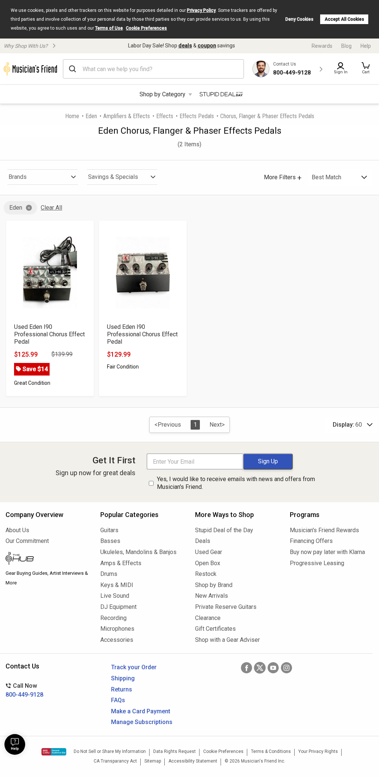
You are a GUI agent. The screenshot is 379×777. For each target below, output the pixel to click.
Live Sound (114, 595)
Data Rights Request (174, 751)
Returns (121, 689)
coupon (207, 46)
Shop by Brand (213, 584)
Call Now (24, 690)
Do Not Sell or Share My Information (110, 751)
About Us (17, 530)
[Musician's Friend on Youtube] (273, 667)
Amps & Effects (120, 563)
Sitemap (152, 761)
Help (365, 46)
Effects (164, 116)
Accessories (116, 639)
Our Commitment (27, 540)
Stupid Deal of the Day (224, 530)
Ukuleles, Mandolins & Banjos (138, 552)
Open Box (207, 563)
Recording (113, 617)
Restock (206, 573)
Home (72, 116)
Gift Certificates (215, 628)
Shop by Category (162, 94)
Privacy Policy (201, 10)
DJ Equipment (118, 606)
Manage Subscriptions (141, 722)
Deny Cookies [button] (299, 19)
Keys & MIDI (116, 584)
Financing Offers (311, 540)
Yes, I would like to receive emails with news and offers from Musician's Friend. (236, 483)
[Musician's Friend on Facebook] (246, 667)
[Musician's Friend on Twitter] (259, 667)
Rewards (322, 46)
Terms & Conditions (271, 751)
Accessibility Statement (192, 761)
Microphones (117, 628)
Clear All (51, 207)
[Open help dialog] (14, 744)
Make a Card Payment (140, 711)
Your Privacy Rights (318, 751)
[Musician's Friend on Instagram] (286, 667)
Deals (202, 540)
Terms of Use (109, 28)
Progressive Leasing (317, 563)
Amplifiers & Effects (126, 116)
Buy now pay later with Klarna (327, 552)
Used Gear (208, 552)
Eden (91, 116)
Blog (346, 46)
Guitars (109, 530)
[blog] (47, 559)
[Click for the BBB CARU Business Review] (53, 752)
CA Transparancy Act (115, 761)
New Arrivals (211, 595)
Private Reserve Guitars (225, 606)
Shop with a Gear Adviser (227, 639)
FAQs (118, 700)
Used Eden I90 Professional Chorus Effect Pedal (49, 334)
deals (185, 46)
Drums (108, 573)
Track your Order (134, 667)
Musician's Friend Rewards (324, 530)
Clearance (208, 617)
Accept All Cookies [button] (344, 19)
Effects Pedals (197, 116)
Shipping (123, 678)
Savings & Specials (113, 176)
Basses (110, 540)
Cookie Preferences (146, 28)
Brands (18, 176)
